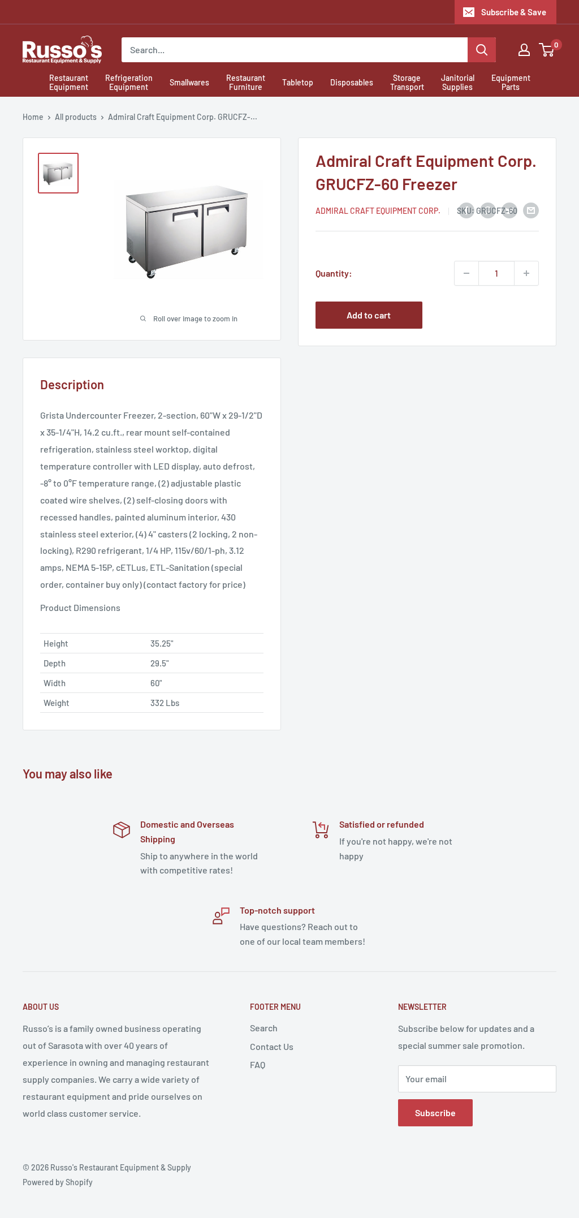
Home (33, 117)
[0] (547, 50)
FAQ (257, 1064)
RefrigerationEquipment (129, 82)
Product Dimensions (80, 607)
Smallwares (189, 82)
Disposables (351, 82)
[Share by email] (531, 209)
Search (264, 1027)
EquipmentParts (510, 82)
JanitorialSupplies (457, 82)
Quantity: (334, 273)
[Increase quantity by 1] (526, 273)
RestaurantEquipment (68, 82)
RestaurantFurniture (245, 82)
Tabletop (297, 82)
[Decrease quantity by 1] (466, 273)
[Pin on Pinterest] (488, 209)
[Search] (482, 49)
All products (76, 117)
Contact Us (271, 1046)
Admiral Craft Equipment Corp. (378, 211)
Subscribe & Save (513, 12)
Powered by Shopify (58, 1182)
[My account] (524, 50)
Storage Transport (407, 82)
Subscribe (435, 1112)
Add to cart (369, 314)
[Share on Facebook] (466, 209)
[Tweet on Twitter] (509, 209)
